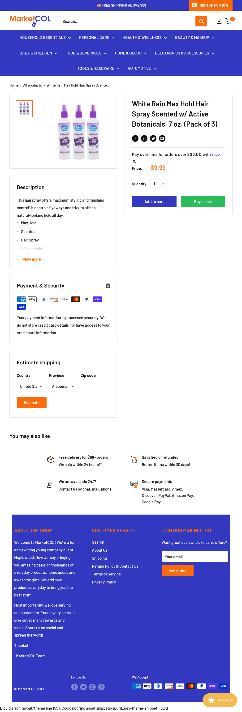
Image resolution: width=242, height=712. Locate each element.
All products (32, 85)
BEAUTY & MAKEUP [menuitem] (192, 37)
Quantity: (140, 183)
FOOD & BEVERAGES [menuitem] (83, 52)
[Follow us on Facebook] (74, 686)
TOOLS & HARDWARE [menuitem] (96, 68)
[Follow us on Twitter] (83, 686)
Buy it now (203, 201)
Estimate (31, 402)
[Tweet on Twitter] (153, 138)
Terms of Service (106, 573)
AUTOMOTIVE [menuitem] (139, 68)
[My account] (219, 21)
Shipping (99, 558)
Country (23, 375)
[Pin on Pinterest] (144, 138)
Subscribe (177, 570)
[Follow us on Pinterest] (101, 686)
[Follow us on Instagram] (92, 686)
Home (13, 85)
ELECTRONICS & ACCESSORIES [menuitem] (182, 52)
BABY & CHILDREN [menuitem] (36, 52)
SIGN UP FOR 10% (214, 5)
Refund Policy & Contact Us (115, 566)
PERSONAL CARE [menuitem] (94, 37)
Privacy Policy (104, 581)
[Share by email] (162, 138)
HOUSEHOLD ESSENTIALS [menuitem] (43, 37)
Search (98, 542)
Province (56, 375)
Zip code (88, 375)
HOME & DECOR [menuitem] (128, 52)
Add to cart (154, 201)
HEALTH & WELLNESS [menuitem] (142, 37)
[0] (229, 21)
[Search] (201, 21)
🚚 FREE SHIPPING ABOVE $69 (121, 5)
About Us (100, 550)
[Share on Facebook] (135, 138)
